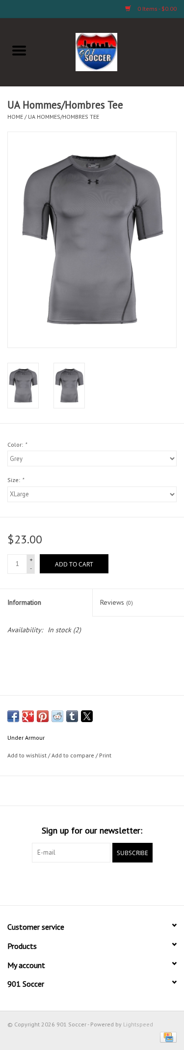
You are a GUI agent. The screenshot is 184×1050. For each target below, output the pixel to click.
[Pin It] (43, 716)
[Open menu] (19, 50)
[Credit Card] (167, 1036)
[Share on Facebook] (13, 716)
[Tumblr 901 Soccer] (127, 882)
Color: (16, 444)
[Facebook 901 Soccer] (39, 882)
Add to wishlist (27, 755)
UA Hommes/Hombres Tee (63, 116)
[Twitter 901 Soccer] (57, 882)
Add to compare (74, 755)
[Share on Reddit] (57, 716)
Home (15, 116)
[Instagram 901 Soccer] (145, 882)
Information (24, 602)
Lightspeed (138, 1024)
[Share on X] (87, 716)
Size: (15, 480)
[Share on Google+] (28, 716)
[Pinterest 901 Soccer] (92, 882)
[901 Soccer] (111, 51)
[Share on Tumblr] (72, 716)
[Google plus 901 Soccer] (74, 882)
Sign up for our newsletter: (92, 830)
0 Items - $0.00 (156, 8)
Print (105, 755)
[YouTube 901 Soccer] (110, 882)
